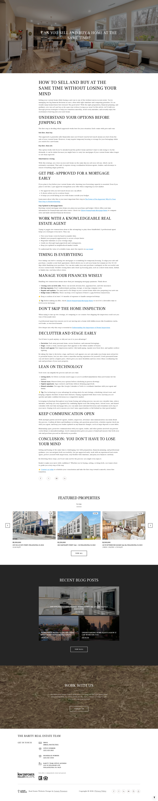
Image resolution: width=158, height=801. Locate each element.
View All (79, 553)
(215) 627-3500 (48, 758)
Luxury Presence (60, 791)
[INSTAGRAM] (119, 791)
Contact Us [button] (79, 708)
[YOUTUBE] (128, 791)
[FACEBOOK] (114, 791)
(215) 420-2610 (48, 750)
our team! (89, 249)
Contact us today (47, 469)
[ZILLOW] (138, 791)
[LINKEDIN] (123, 791)
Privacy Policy (100, 791)
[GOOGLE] (133, 791)
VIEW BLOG (79, 649)
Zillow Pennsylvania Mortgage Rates (80, 301)
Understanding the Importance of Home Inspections (91, 327)
